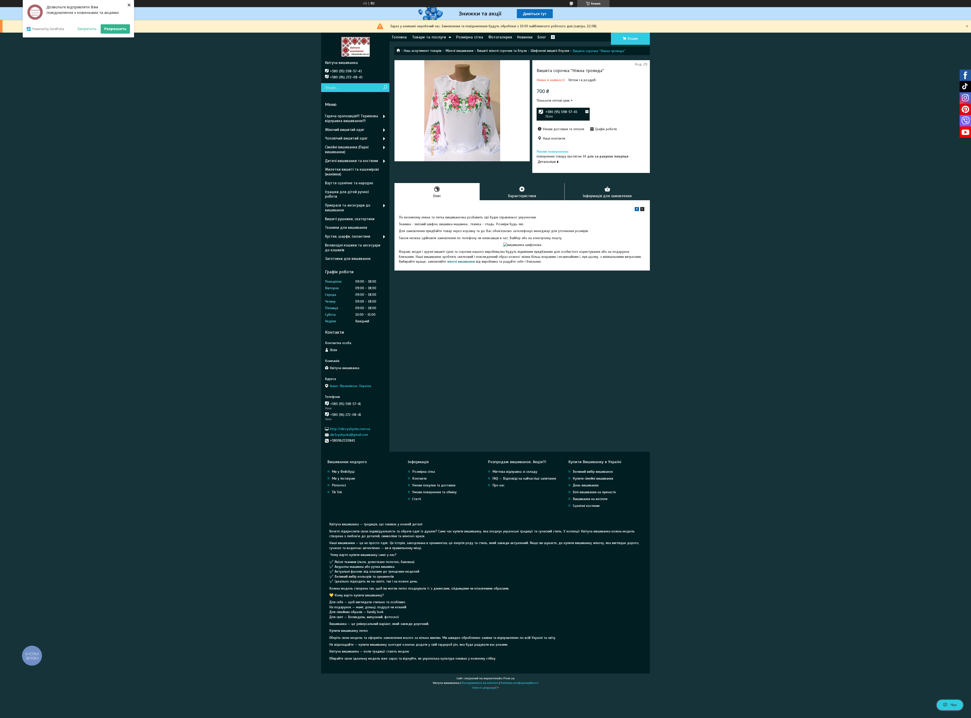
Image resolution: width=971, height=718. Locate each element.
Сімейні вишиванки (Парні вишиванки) (346, 149)
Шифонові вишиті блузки (550, 51)
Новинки (525, 37)
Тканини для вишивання (346, 227)
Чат (954, 705)
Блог (542, 37)
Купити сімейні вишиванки (593, 478)
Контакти (419, 478)
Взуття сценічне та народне (349, 183)
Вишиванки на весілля (590, 499)
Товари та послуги (429, 37)
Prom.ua (509, 678)
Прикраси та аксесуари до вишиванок (347, 207)
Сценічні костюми (586, 506)
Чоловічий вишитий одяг (346, 138)
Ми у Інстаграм (343, 478)
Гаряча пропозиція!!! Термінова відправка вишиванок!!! (351, 118)
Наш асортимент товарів (423, 51)
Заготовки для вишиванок (348, 258)
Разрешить (115, 28)
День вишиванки (586, 485)
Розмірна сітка (469, 37)
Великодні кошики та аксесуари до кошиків (352, 247)
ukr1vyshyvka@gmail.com (349, 435)
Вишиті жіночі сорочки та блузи (502, 51)
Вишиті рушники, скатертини (349, 219)
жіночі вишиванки (461, 261)
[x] (642, 210)
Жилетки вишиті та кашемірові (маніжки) (352, 171)
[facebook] (637, 210)
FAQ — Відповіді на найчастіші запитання (524, 478)
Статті (416, 499)
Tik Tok (337, 492)
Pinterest (339, 485)
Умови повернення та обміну (434, 492)
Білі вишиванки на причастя (594, 492)
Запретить (87, 28)
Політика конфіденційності (519, 683)
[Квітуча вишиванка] (355, 46)
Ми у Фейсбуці (343, 471)
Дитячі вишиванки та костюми (351, 161)
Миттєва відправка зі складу (514, 471)
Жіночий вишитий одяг (344, 129)
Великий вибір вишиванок (593, 471)
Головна (399, 37)
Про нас (498, 485)
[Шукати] (385, 87)
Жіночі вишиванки (459, 51)
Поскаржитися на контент (480, 683)
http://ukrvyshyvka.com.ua (350, 429)
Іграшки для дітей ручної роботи (347, 194)
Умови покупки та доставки (433, 485)
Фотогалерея (500, 37)
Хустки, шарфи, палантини (347, 236)
